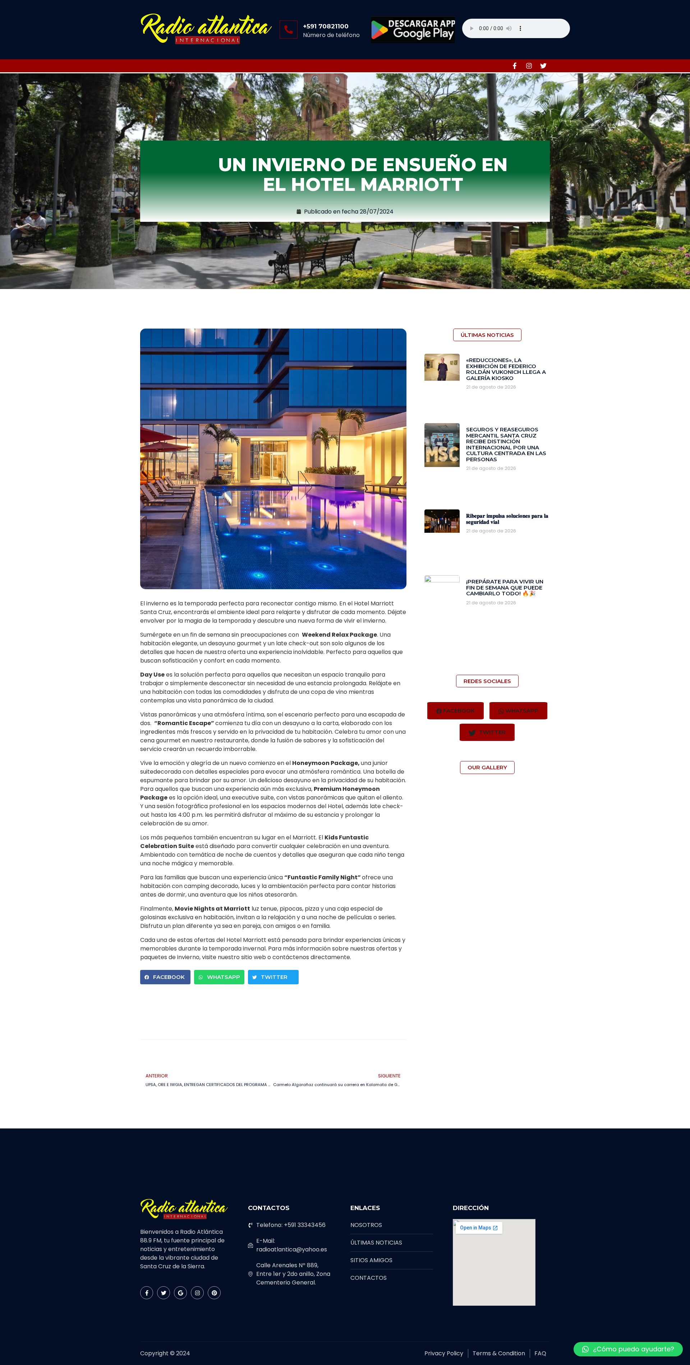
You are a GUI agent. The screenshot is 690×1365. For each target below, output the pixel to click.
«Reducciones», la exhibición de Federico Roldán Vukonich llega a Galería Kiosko (506, 369)
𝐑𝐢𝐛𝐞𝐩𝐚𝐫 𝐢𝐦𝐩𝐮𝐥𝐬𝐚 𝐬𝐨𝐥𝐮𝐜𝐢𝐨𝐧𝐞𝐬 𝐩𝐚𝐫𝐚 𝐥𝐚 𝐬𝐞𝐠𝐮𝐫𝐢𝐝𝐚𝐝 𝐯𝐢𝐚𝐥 (507, 518)
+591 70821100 (326, 26)
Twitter (492, 732)
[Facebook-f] (514, 65)
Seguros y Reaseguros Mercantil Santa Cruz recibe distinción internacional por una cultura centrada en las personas (506, 444)
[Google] (180, 1292)
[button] (165, 977)
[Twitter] (543, 65)
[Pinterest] (214, 1292)
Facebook (458, 710)
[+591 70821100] (289, 29)
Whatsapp (521, 710)
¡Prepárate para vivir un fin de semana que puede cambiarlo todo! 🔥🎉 (504, 587)
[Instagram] (529, 65)
